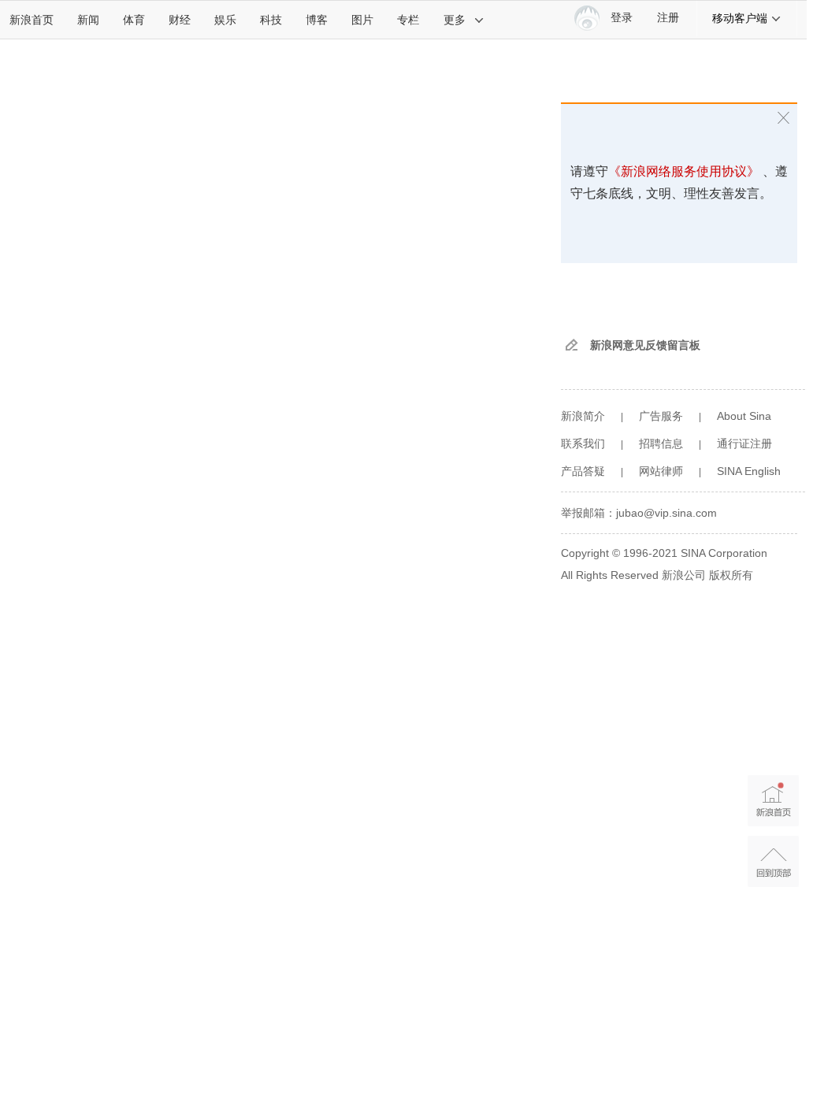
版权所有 (731, 575)
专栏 (408, 19)
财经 (180, 19)
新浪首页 (31, 19)
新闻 (88, 19)
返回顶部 (773, 861)
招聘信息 (661, 443)
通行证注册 (744, 443)
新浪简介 (583, 416)
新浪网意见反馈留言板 (645, 345)
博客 (317, 19)
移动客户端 (739, 18)
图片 (362, 19)
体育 (134, 19)
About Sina (744, 416)
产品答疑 (583, 471)
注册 (668, 18)
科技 (271, 19)
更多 (455, 19)
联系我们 (583, 443)
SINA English (749, 471)
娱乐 (225, 19)
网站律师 (661, 471)
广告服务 (661, 416)
